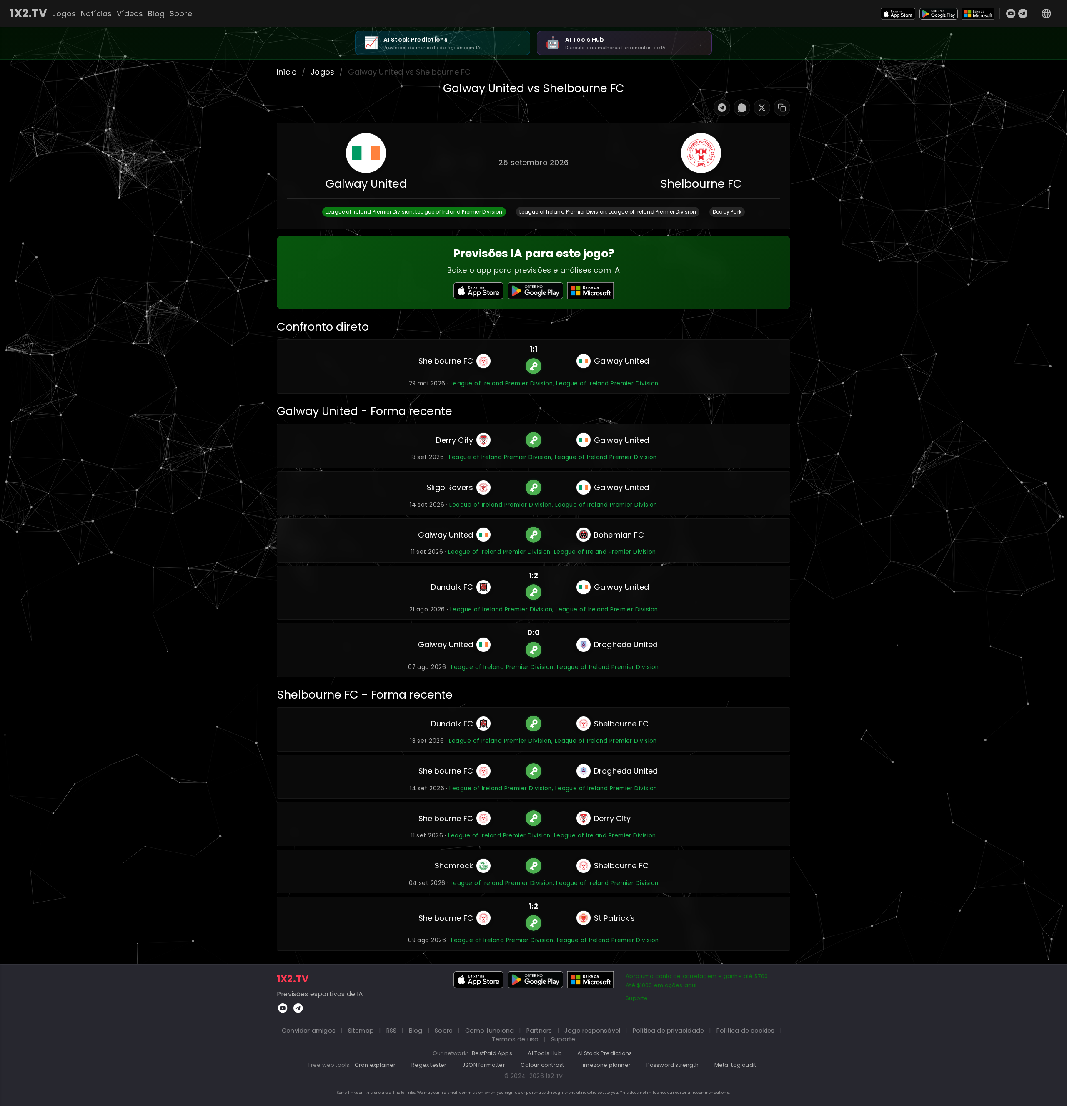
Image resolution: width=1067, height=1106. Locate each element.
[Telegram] (1023, 14)
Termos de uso (515, 1039)
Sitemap (361, 1030)
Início (287, 72)
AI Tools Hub (544, 1053)
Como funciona (489, 1030)
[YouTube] (1011, 14)
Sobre (181, 13)
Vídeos (130, 13)
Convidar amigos (309, 1030)
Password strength (672, 1065)
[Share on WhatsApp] (742, 107)
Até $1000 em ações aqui (661, 985)
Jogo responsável (592, 1030)
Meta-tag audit (735, 1065)
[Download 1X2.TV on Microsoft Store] (978, 13)
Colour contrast (542, 1065)
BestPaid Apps (492, 1053)
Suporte (637, 998)
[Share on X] (762, 107)
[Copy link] (782, 107)
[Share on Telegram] (722, 107)
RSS (391, 1030)
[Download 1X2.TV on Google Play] (938, 13)
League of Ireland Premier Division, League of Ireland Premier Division (555, 383)
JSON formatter (483, 1065)
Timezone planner (605, 1065)
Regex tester (428, 1065)
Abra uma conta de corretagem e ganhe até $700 (697, 976)
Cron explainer (375, 1065)
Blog (156, 13)
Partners (539, 1030)
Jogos (64, 13)
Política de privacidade (668, 1030)
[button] (414, 212)
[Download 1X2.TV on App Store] (898, 13)
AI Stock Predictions (604, 1053)
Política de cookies (745, 1030)
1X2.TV (28, 13)
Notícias (96, 13)
